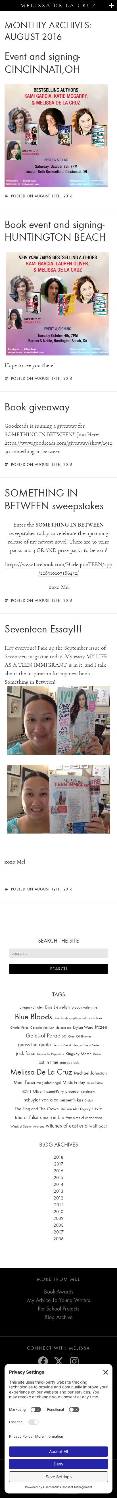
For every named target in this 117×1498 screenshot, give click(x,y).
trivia (97, 1108)
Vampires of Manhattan (84, 1117)
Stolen (89, 1100)
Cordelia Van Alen (42, 1028)
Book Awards (58, 1291)
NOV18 (26, 1092)
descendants (63, 1028)
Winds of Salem (21, 1126)
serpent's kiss (71, 1100)
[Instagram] (74, 1361)
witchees (38, 1126)
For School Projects (58, 1308)
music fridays (95, 1083)
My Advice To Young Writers (58, 1300)
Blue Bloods (33, 1016)
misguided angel (49, 1083)
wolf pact (98, 1126)
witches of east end (66, 1125)
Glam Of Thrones (79, 1036)
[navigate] (111, 6)
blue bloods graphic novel (70, 1018)
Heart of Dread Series (86, 1045)
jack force (25, 1053)
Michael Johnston (90, 1073)
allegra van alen (31, 1007)
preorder (72, 1091)
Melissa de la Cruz (58, 5)
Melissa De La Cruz (41, 1072)
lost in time (47, 1062)
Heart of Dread (62, 1045)
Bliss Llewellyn (57, 1007)
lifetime (97, 1054)
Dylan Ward (83, 1027)
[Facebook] (43, 1361)
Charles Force (19, 1028)
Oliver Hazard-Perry (48, 1091)
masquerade (70, 1062)
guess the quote (34, 1044)
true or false (26, 1117)
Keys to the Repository (50, 1054)
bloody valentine (84, 1007)
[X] (59, 1361)
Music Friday (73, 1082)
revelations (88, 1092)
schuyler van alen (41, 1100)
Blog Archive (59, 1317)
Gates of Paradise (46, 1035)
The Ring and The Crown (37, 1108)
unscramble (52, 1117)
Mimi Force (24, 1082)
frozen (101, 1027)
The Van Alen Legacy (75, 1109)
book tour (94, 1018)
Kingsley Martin (78, 1053)
